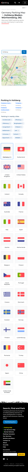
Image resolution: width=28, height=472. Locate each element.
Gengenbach (7, 127)
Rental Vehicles (9, 432)
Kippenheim (7, 137)
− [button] (3, 60)
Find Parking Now (10, 422)
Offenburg (6, 123)
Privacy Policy (19, 464)
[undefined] (24, 58)
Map (8, 9)
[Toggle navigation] (25, 2)
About (5, 442)
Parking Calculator (9, 434)
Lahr (17, 130)
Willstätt (18, 137)
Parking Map (8, 427)
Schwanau (6, 134)
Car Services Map (9, 429)
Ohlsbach (18, 127)
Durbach (17, 134)
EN (25, 7)
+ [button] (3, 58)
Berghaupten (18, 123)
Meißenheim (6, 130)
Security (5, 445)
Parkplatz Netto (6, 103)
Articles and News (9, 438)
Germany (13, 9)
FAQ (4, 447)
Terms (6, 464)
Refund (12, 464)
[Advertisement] (14, 37)
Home (3, 9)
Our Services (7, 436)
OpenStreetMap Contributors (21, 84)
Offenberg (19, 119)
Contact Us (6, 440)
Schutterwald (7, 119)
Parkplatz (18, 103)
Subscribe (21, 454)
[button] (24, 61)
